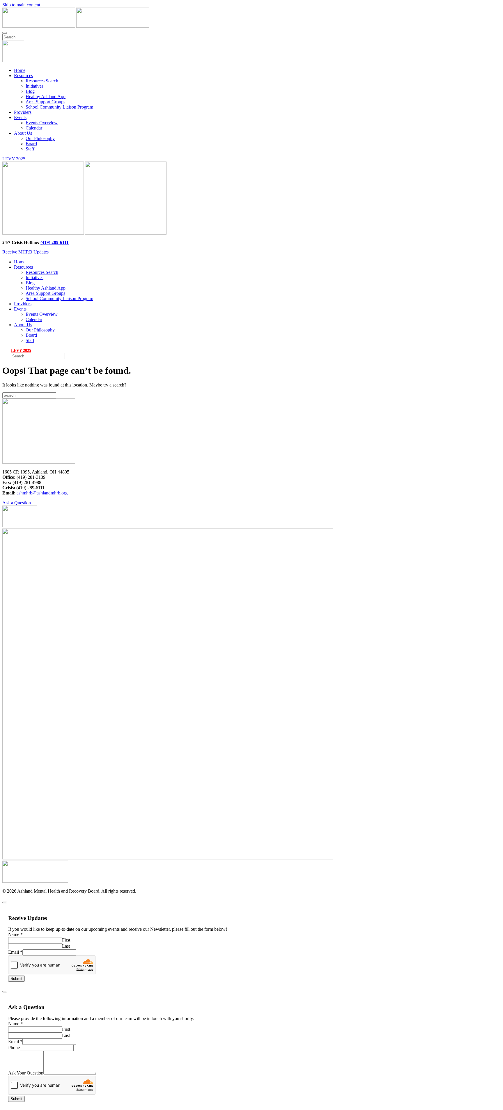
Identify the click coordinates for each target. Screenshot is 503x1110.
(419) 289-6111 (54, 242)
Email (15, 952)
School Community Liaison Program (59, 106)
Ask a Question (16, 502)
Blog (30, 91)
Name (15, 934)
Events (20, 117)
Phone (14, 1047)
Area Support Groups (45, 101)
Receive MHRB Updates (25, 251)
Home (19, 70)
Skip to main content (21, 4)
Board (31, 143)
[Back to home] (75, 26)
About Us (23, 133)
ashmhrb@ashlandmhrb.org (42, 492)
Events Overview (42, 122)
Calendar (34, 127)
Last (66, 946)
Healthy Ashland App (45, 96)
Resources (23, 75)
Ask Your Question (25, 1072)
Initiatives (34, 86)
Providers (22, 112)
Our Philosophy (40, 138)
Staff (30, 148)
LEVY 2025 (13, 158)
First (66, 939)
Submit (16, 978)
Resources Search (42, 80)
